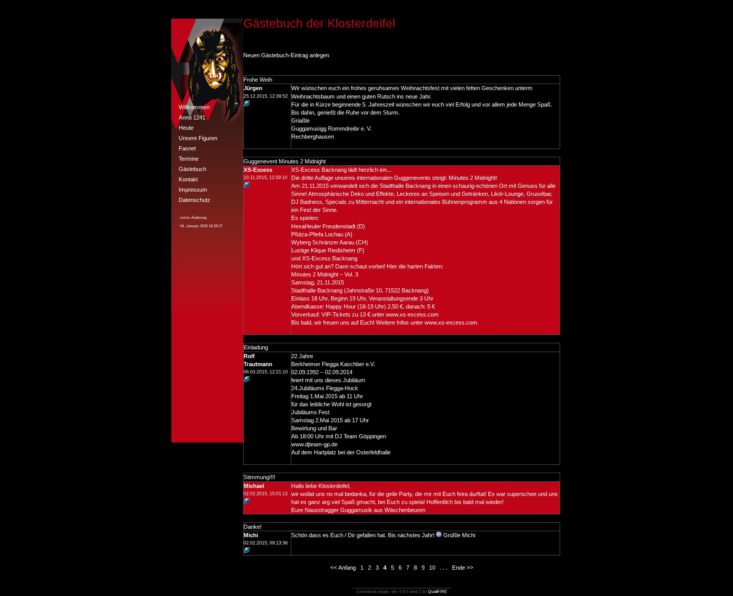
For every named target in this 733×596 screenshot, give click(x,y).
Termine (189, 158)
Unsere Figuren (198, 138)
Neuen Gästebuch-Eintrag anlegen (286, 55)
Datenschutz (194, 200)
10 (432, 567)
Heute (186, 127)
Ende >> (462, 567)
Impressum (193, 189)
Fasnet (187, 148)
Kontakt (188, 179)
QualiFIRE (437, 591)
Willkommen (194, 107)
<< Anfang (343, 567)
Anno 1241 (192, 117)
